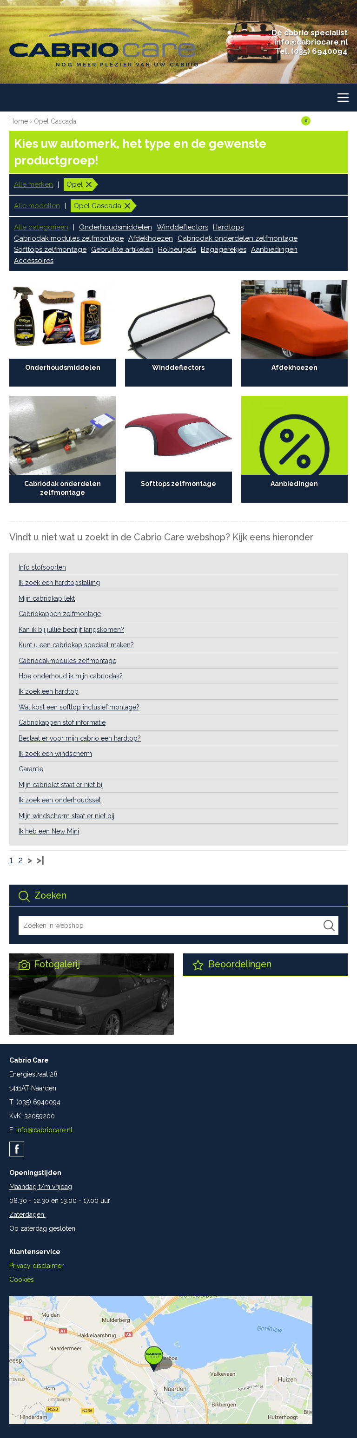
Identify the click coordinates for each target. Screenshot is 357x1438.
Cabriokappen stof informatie (62, 722)
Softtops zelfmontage (50, 249)
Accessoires (33, 260)
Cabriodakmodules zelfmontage (67, 660)
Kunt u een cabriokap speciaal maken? (76, 645)
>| (40, 860)
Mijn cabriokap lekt (47, 598)
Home (18, 121)
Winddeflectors (182, 227)
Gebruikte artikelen (122, 249)
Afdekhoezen (150, 238)
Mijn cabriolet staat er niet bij (61, 784)
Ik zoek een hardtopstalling (59, 582)
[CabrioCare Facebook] (16, 1149)
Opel (74, 184)
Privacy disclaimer (36, 1265)
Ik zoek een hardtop (49, 691)
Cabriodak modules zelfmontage (69, 238)
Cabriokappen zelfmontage (60, 613)
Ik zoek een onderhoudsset (60, 800)
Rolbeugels (177, 249)
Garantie (31, 769)
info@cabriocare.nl (311, 41)
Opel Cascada (55, 121)
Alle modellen (37, 206)
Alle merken (33, 184)
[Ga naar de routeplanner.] (160, 1421)
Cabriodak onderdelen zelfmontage (238, 238)
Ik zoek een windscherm (55, 753)
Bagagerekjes (223, 249)
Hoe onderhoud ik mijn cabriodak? (71, 676)
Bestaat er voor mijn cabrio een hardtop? (80, 738)
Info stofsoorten (42, 567)
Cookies (21, 1279)
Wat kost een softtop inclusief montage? (79, 707)
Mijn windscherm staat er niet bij (66, 816)
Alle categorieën (41, 227)
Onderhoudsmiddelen (115, 227)
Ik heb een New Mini (49, 831)
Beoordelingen (238, 964)
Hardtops (228, 227)
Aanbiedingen (274, 249)
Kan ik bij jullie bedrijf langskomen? (71, 629)
